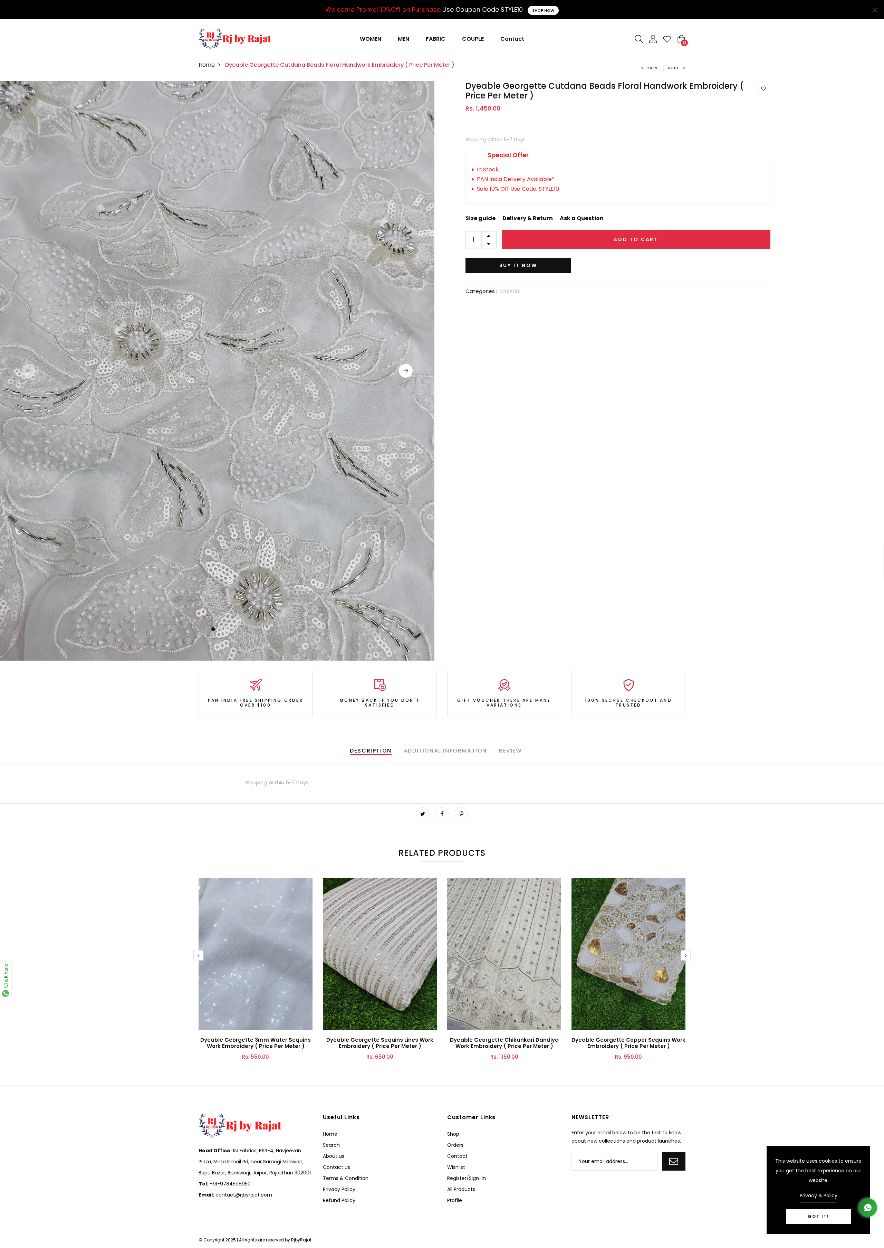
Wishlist (456, 1167)
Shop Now (543, 10)
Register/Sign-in (466, 1178)
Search (331, 1145)
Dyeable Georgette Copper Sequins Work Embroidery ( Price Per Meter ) (628, 1043)
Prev (652, 68)
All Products (461, 1189)
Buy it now (518, 265)
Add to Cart (636, 239)
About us (333, 1156)
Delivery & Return (527, 218)
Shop (453, 1134)
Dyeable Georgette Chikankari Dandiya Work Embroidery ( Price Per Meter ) (504, 1043)
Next (673, 68)
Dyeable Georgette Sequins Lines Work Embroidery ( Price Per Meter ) (379, 1043)
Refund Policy (339, 1200)
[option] (217, 371)
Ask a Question (582, 218)
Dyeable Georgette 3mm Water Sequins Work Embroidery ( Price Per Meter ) (255, 1043)
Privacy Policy (339, 1189)
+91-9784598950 (229, 1183)
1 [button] (213, 629)
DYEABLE (510, 291)
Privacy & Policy (818, 1195)
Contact (512, 39)
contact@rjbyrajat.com (243, 1194)
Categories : (481, 291)
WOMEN (370, 39)
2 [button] (221, 629)
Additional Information (445, 751)
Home (207, 65)
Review (510, 751)
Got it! (818, 1216)
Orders (455, 1145)
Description (371, 751)
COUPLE (473, 39)
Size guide (480, 218)
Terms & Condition (345, 1178)
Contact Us (336, 1167)
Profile (454, 1200)
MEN (403, 39)
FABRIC (435, 39)
